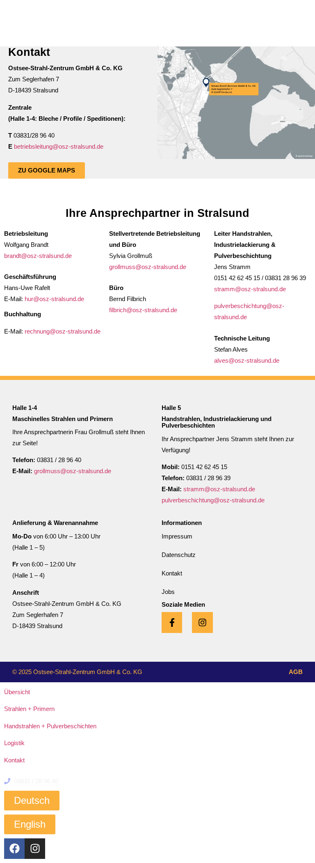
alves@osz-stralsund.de (246, 360)
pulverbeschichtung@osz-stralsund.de (213, 500)
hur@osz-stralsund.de (54, 298)
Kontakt (14, 760)
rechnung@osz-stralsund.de (62, 331)
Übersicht (17, 691)
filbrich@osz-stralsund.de (143, 309)
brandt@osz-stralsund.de (38, 255)
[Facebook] (14, 848)
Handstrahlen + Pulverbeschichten (50, 726)
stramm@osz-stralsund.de (250, 288)
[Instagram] (35, 848)
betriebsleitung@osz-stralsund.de (58, 146)
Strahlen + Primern (29, 708)
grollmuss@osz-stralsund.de (147, 266)
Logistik (14, 742)
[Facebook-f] (172, 622)
